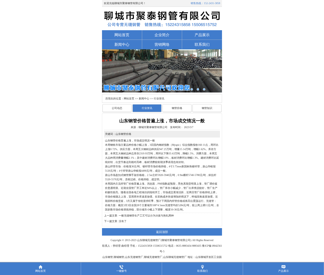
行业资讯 (147, 108)
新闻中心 (121, 44)
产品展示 (202, 35)
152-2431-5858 (212, 3)
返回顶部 (162, 232)
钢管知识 (207, 108)
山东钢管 (110, 140)
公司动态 (117, 108)
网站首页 (121, 35)
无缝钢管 (153, 240)
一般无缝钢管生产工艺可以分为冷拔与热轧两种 (146, 215)
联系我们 (202, 44)
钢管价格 (177, 108)
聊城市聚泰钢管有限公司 (153, 127)
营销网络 (162, 44)
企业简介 (162, 35)
